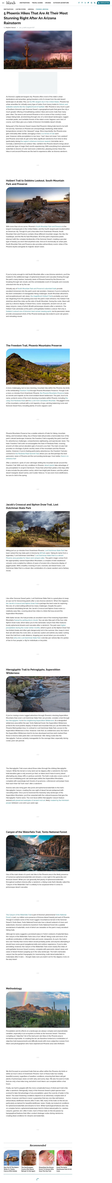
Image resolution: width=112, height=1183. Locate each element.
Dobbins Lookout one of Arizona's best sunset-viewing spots (28, 311)
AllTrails (42, 553)
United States (21, 9)
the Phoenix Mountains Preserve (52, 393)
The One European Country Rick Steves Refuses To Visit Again (28, 1169)
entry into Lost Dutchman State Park (27, 638)
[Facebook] (79, 3)
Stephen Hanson (11, 27)
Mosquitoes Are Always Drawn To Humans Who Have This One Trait (46, 1169)
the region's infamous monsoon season (35, 141)
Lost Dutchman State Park (54, 550)
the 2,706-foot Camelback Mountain (42, 401)
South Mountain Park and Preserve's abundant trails (37, 288)
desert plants (49, 465)
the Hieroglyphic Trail (14, 720)
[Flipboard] (88, 3)
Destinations (25, 3)
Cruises (48, 3)
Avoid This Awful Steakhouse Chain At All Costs (64, 1169)
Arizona (31, 9)
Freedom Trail (25, 390)
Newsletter (104, 2)
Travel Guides (37, 3)
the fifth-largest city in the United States (44, 102)
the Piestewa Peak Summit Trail (27, 453)
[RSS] (95, 3)
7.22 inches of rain (48, 134)
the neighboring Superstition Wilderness (39, 720)
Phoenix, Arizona (42, 9)
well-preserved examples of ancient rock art (28, 800)
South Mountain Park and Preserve (49, 226)
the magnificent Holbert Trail (41, 296)
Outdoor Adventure (61, 3)
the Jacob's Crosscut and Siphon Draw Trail (22, 603)
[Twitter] (85, 3)
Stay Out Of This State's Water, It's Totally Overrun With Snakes (11, 1169)
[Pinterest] (82, 3)
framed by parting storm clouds (26, 620)
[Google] (91, 3)
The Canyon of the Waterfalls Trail (18, 915)
